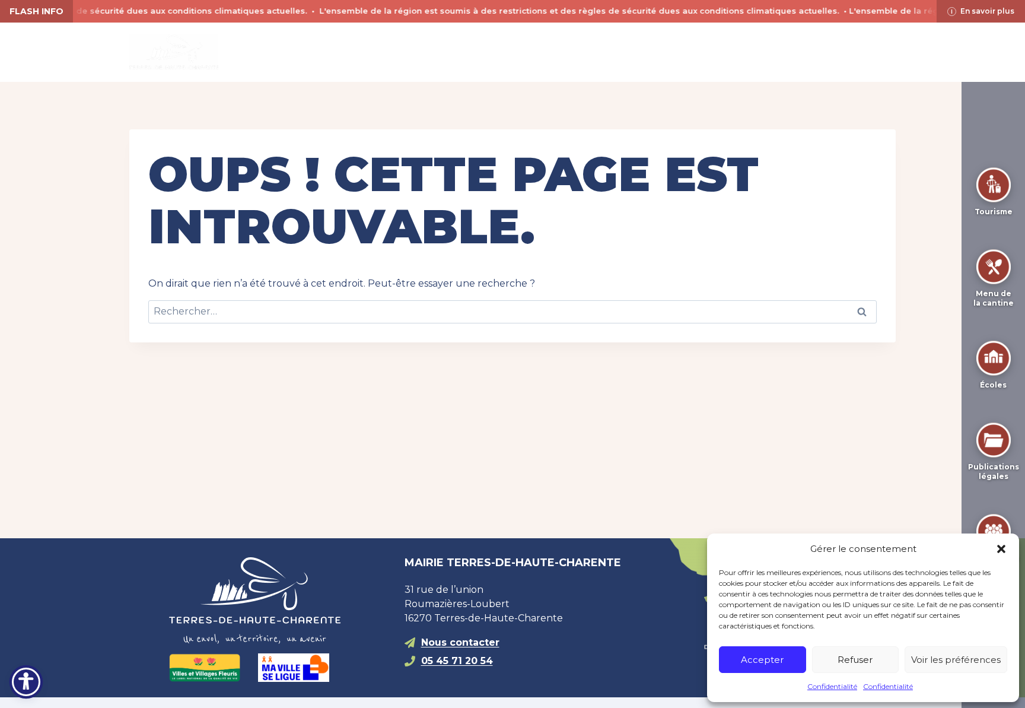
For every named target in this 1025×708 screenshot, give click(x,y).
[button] (1001, 549)
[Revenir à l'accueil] (277, 600)
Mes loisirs (541, 52)
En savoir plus (987, 11)
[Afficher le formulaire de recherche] (726, 52)
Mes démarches (649, 52)
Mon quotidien (433, 52)
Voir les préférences (956, 659)
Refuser (855, 659)
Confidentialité (832, 686)
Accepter (762, 659)
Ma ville (334, 52)
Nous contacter (460, 642)
